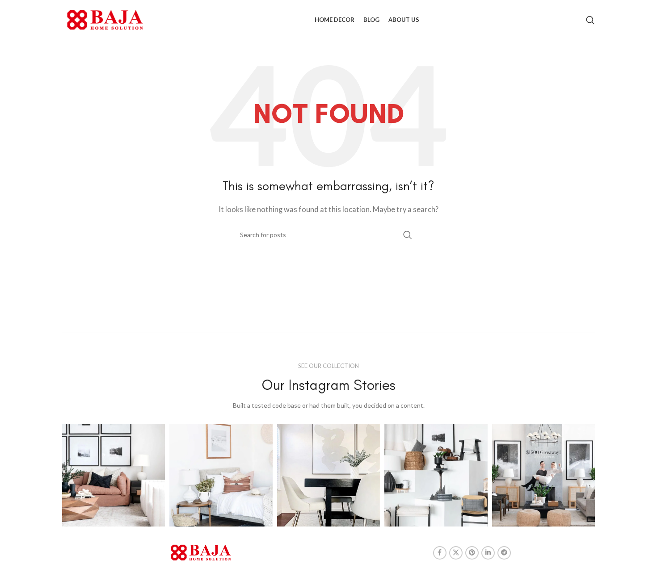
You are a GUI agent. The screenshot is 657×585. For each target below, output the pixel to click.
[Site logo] (105, 19)
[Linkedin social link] (488, 553)
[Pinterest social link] (472, 553)
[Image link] (201, 551)
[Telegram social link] (504, 553)
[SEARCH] (407, 235)
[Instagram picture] (113, 475)
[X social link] (456, 553)
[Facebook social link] (439, 553)
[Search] (590, 20)
